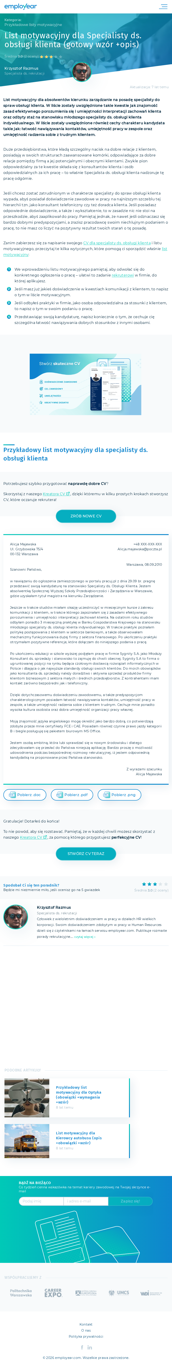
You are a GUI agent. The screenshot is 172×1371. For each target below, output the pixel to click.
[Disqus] (86, 1005)
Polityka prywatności (86, 1336)
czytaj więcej (83, 936)
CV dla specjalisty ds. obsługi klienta (117, 243)
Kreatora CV (54, 494)
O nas (86, 1330)
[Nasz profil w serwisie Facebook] (82, 1347)
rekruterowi (123, 275)
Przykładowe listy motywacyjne (33, 25)
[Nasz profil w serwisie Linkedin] (89, 1347)
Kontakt (86, 1324)
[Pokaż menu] (162, 6)
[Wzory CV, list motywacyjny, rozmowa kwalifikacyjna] (20, 7)
